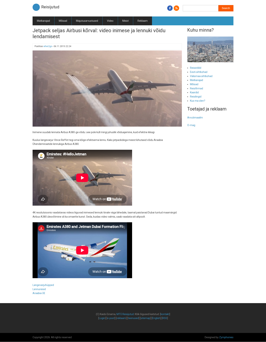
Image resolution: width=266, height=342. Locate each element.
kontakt (165, 314)
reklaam (121, 318)
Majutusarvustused (87, 20)
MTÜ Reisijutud (125, 314)
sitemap (145, 318)
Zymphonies (226, 337)
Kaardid (194, 92)
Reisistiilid (195, 67)
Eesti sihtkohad (198, 72)
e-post (111, 318)
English (156, 318)
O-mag (191, 125)
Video (110, 20)
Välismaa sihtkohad (201, 76)
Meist (125, 20)
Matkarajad (43, 20)
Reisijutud (50, 7)
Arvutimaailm (195, 117)
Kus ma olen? (197, 100)
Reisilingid (195, 96)
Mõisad (63, 20)
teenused (133, 318)
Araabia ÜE (39, 293)
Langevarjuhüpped (43, 285)
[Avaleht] (36, 7)
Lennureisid (39, 289)
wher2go (47, 46)
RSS (164, 318)
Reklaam (143, 20)
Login (102, 318)
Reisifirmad (196, 88)
